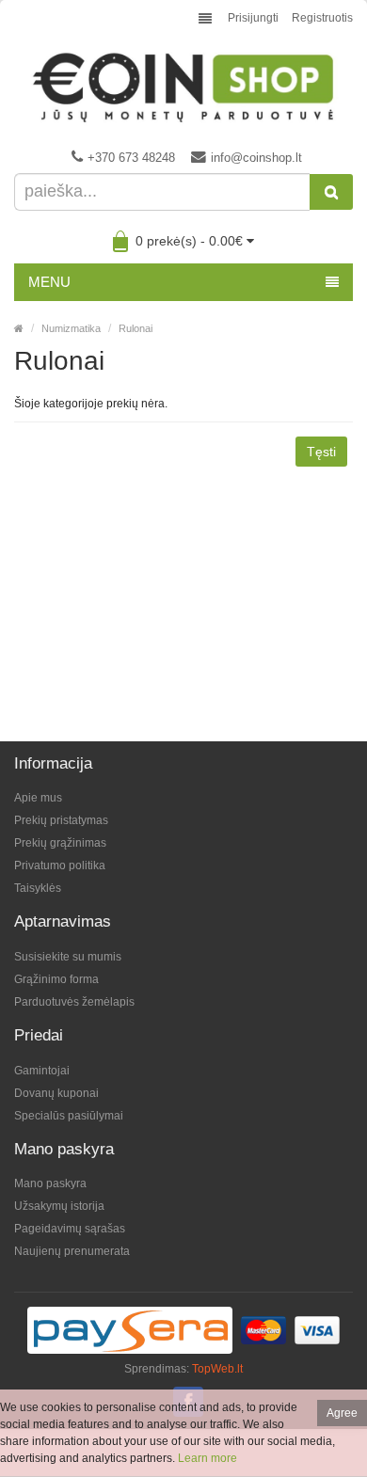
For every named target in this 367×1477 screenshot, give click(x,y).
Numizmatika (71, 328)
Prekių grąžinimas (60, 843)
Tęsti (321, 451)
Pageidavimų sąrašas (69, 1228)
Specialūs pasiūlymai (68, 1115)
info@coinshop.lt (256, 158)
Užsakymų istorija (59, 1206)
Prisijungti (253, 17)
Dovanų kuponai (56, 1093)
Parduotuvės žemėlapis (74, 1001)
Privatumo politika (59, 865)
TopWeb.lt (217, 1368)
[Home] (19, 328)
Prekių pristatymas (61, 820)
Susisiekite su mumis (67, 956)
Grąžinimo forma (56, 979)
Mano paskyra (50, 1183)
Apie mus (38, 797)
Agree (342, 1413)
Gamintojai (42, 1070)
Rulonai (135, 328)
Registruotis (322, 17)
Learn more (207, 1458)
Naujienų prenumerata (72, 1251)
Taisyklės (37, 888)
